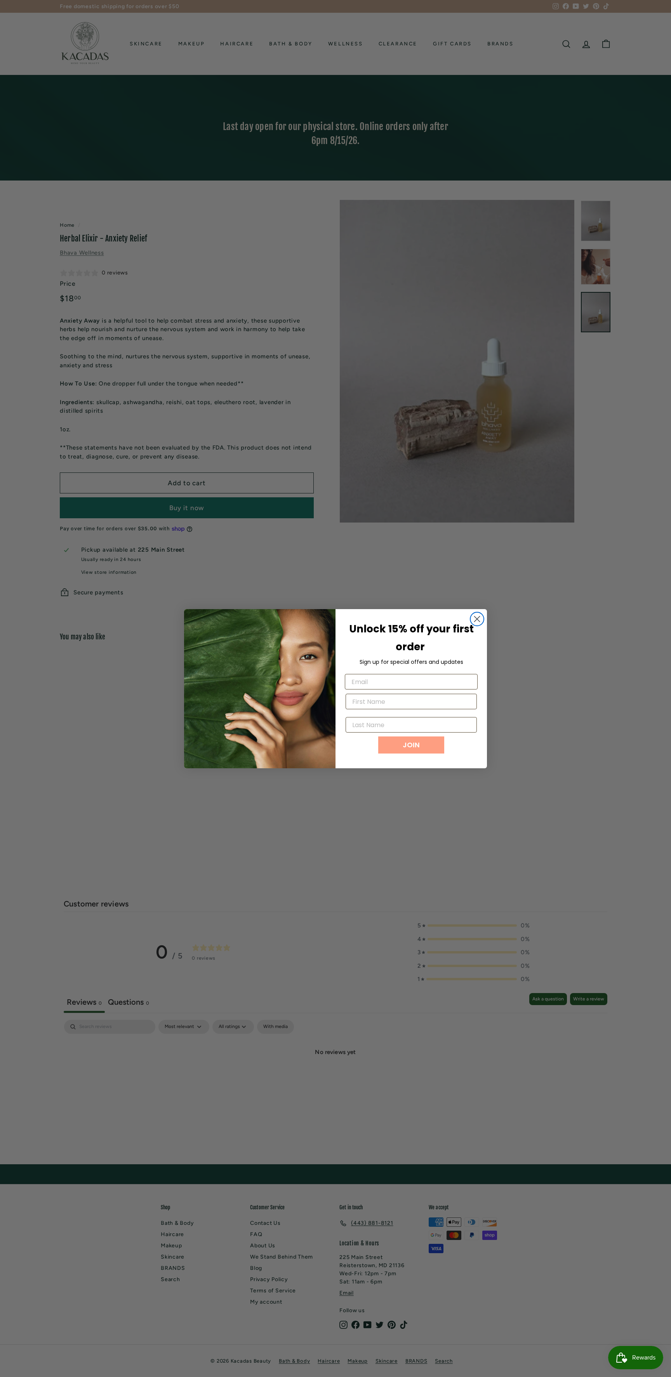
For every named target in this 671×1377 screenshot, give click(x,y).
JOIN (411, 745)
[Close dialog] (477, 619)
